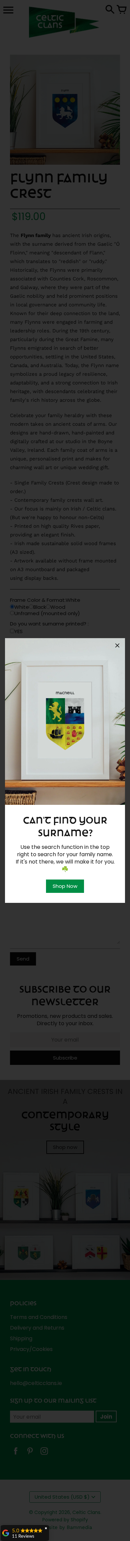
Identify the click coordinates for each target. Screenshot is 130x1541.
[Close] (117, 646)
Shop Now (65, 886)
